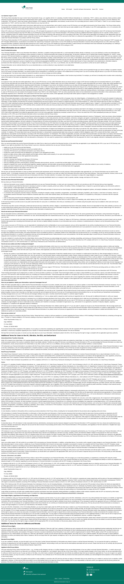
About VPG (95, 9)
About (56, 578)
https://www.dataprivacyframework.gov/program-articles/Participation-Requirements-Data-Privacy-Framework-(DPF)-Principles (35, 381)
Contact (101, 9)
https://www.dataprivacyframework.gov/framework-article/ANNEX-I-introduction (62, 493)
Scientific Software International (82, 9)
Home (63, 9)
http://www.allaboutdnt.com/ (9, 280)
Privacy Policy (66, 578)
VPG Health (69, 9)
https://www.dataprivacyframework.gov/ (111, 374)
